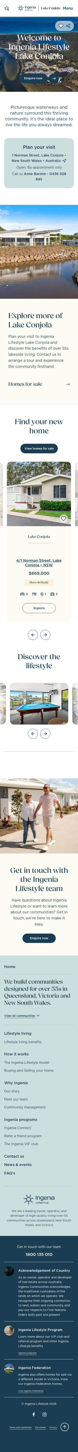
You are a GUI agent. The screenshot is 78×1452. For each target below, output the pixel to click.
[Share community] (68, 26)
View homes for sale (39, 448)
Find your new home (39, 426)
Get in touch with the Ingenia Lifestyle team (39, 879)
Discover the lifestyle (39, 661)
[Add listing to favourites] (63, 518)
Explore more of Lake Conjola (35, 320)
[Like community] (61, 26)
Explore (39, 608)
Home (9, 966)
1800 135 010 (39, 1254)
